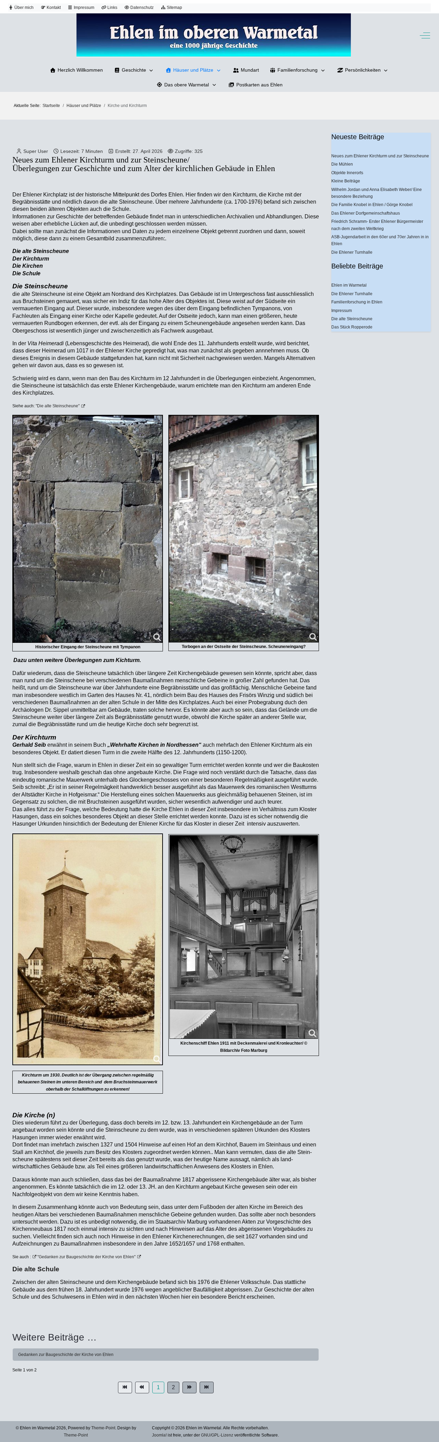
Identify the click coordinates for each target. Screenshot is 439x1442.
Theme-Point (103, 1428)
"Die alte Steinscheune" (57, 406)
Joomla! (159, 1435)
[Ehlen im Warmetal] (213, 35)
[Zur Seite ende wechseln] (207, 1387)
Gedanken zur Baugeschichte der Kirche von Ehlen (66, 1354)
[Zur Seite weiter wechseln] (189, 1387)
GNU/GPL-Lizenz (217, 1435)
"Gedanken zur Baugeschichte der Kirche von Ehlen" (85, 1256)
